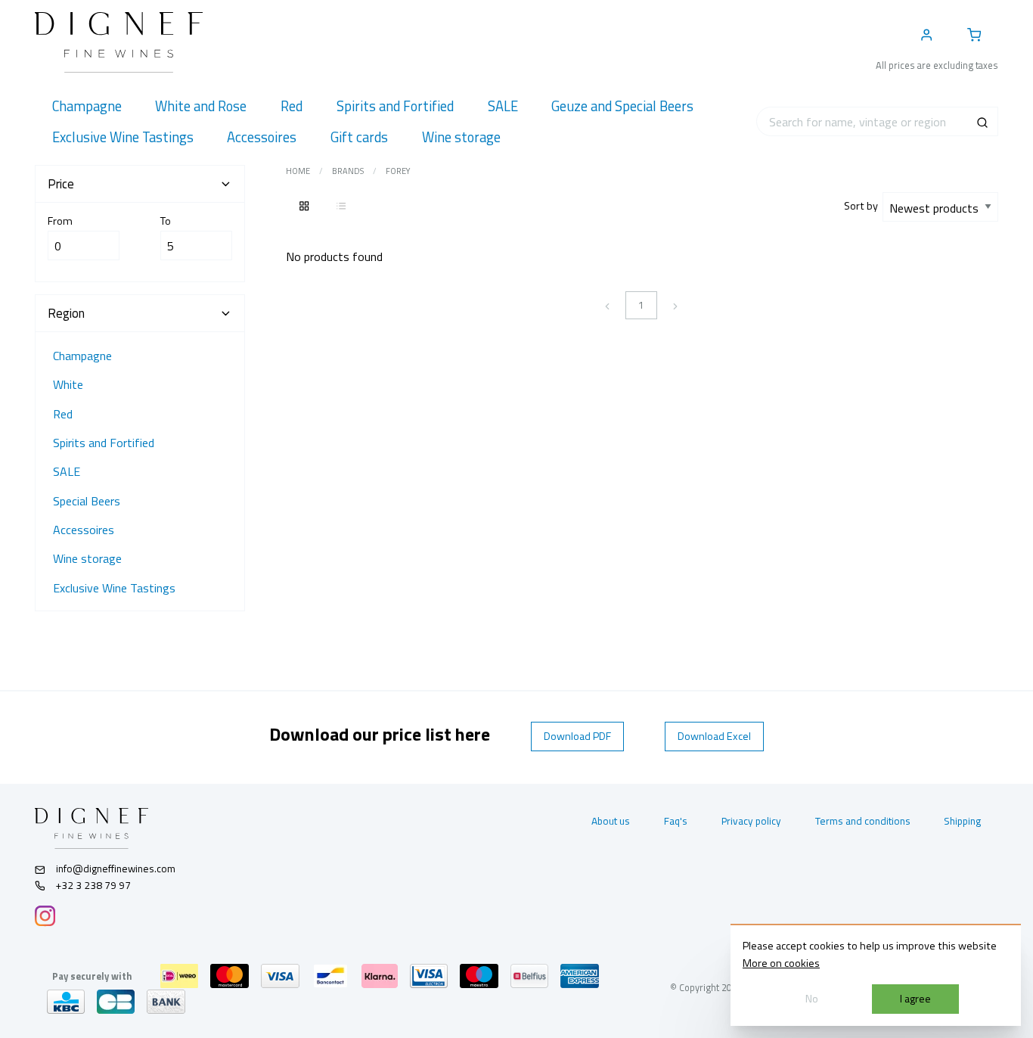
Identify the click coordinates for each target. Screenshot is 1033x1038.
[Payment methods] (179, 976)
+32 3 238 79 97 (92, 885)
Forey (398, 171)
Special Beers (86, 501)
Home (298, 171)
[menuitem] (86, 106)
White (68, 384)
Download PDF (577, 736)
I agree (915, 998)
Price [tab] (61, 184)
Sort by (863, 205)
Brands (348, 171)
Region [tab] (66, 313)
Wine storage (87, 558)
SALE (66, 471)
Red (63, 414)
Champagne (82, 356)
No (811, 998)
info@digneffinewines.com (115, 868)
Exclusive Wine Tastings (114, 588)
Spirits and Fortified (103, 443)
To (165, 221)
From (60, 221)
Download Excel (714, 736)
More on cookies (781, 963)
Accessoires (83, 530)
